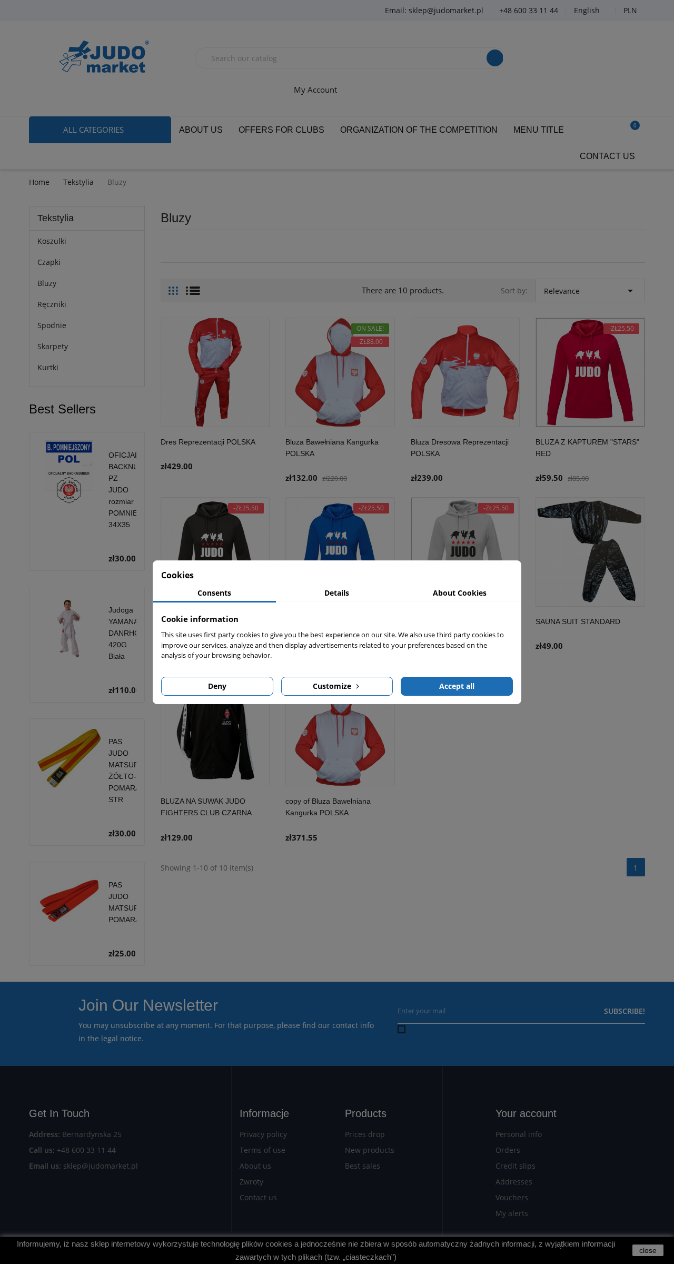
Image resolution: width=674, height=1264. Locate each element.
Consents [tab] (214, 593)
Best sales (362, 1166)
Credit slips (515, 1166)
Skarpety (52, 346)
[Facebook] (44, 10)
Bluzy (46, 283)
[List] (193, 286)
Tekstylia (55, 218)
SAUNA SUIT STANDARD (578, 621)
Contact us (258, 1197)
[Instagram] (97, 10)
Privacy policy (263, 1134)
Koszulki (51, 241)
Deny (217, 686)
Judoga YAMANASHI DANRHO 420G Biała (129, 633)
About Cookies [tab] (460, 593)
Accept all (456, 686)
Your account (526, 1113)
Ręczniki (51, 304)
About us (255, 1166)
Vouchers (511, 1197)
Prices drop (365, 1134)
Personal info (518, 1134)
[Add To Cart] (259, 452)
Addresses (513, 1182)
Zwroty (251, 1182)
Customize (333, 686)
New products (369, 1150)
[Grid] (173, 286)
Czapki (49, 262)
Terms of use (262, 1150)
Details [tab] (336, 593)
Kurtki (47, 367)
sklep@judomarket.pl (100, 1166)
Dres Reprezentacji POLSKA (208, 442)
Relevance (590, 290)
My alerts (511, 1213)
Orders (507, 1150)
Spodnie (51, 325)
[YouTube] (71, 10)
